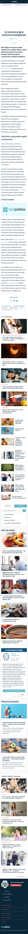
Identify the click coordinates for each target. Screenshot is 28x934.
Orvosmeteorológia (7, 4)
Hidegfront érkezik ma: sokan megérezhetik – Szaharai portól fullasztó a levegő (11, 846)
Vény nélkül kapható (9, 520)
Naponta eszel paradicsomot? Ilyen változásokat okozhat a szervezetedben (12, 411)
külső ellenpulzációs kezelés (12, 308)
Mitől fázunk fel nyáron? (19, 429)
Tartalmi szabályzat (7, 900)
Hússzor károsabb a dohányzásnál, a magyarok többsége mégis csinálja (13, 387)
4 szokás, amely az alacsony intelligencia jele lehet (10, 620)
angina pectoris (14, 307)
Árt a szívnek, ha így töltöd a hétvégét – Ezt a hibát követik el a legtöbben (14, 797)
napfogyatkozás (6, 359)
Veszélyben (5, 384)
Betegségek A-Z (5, 909)
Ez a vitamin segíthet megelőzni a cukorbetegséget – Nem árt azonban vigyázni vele (13, 597)
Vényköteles (7, 517)
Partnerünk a (15, 696)
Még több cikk (20, 876)
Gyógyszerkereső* (6, 913)
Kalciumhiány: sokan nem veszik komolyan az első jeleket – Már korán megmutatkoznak (13, 821)
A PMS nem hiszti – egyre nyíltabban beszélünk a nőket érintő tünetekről (20, 441)
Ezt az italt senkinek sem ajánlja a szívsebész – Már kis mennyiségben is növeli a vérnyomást (13, 338)
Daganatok (4, 867)
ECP (16, 309)
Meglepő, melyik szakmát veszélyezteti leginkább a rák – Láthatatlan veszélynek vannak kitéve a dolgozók (14, 870)
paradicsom (5, 407)
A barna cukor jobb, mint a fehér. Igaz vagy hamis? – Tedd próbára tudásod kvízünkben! (13, 758)
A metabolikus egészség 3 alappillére (19, 421)
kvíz (3, 754)
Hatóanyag (20, 505)
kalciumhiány (5, 817)
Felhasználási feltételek (6, 894)
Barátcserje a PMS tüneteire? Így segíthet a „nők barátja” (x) (20, 467)
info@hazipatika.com (23, 930)
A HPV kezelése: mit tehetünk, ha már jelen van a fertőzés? (20, 477)
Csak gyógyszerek (9, 514)
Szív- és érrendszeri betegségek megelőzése (12, 335)
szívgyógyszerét (12, 283)
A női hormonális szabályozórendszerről (19, 497)
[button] (14, 905)
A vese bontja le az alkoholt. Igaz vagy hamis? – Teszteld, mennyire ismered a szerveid (13, 724)
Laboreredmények (6, 905)
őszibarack (5, 548)
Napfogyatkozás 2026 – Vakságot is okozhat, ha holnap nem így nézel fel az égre (13, 363)
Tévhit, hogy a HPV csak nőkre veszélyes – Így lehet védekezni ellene (20, 488)
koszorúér (4, 307)
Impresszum (6, 891)
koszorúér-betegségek (19, 306)
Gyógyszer (7, 505)
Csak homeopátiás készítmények (12, 523)
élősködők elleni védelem (21, 4)
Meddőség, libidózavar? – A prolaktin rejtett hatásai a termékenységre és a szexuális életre (20, 455)
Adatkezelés (7, 897)
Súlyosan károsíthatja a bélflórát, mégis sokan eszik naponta (12, 642)
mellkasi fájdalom (6, 306)
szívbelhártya (22, 190)
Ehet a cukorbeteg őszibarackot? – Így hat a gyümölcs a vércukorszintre (14, 552)
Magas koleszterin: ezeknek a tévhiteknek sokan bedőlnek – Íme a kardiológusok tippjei (13, 574)
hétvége (4, 794)
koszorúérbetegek (6, 68)
